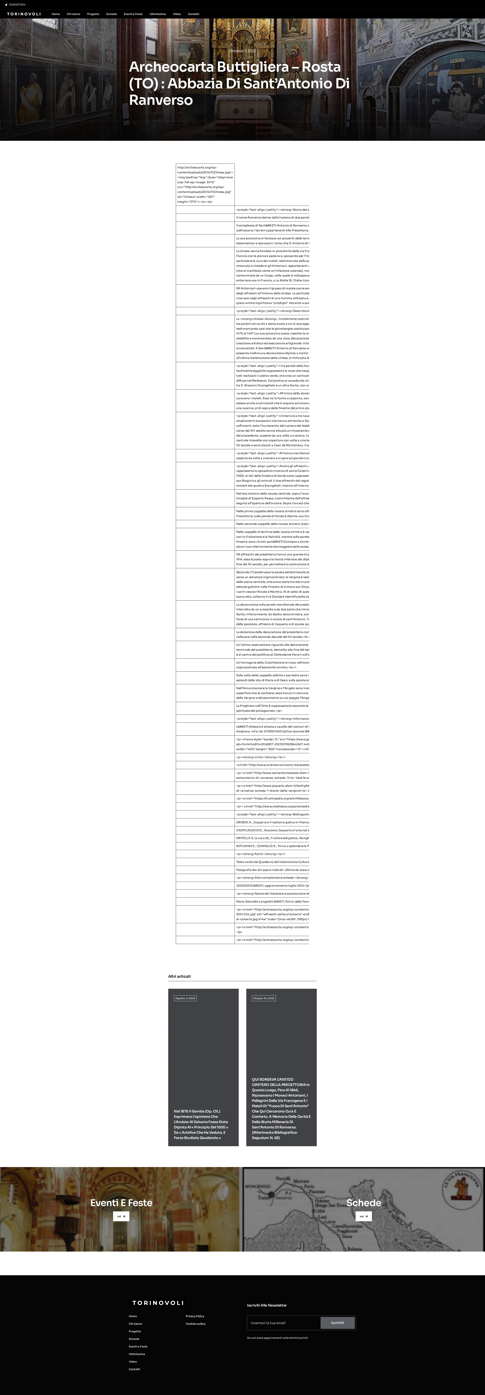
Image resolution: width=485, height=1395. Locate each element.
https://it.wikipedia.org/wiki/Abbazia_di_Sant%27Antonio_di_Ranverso (307, 798)
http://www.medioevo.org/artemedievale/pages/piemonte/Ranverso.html (309, 806)
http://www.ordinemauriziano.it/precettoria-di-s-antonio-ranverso (299, 765)
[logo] (23, 13)
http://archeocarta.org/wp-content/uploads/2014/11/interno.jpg (301, 927)
